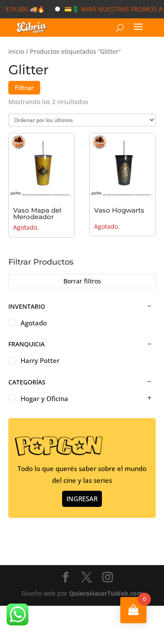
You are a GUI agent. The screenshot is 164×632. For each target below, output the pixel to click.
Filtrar (24, 87)
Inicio (16, 51)
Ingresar (82, 498)
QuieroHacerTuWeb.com (106, 593)
